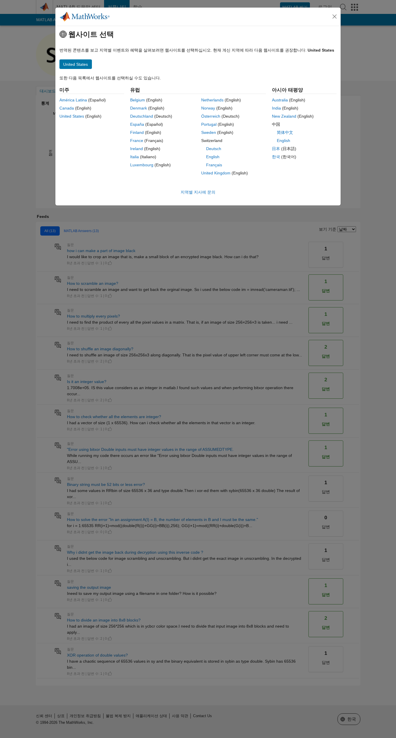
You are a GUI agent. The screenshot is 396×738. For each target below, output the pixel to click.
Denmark (138, 108)
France (136, 140)
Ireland (136, 148)
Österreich (210, 116)
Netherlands (212, 100)
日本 (276, 148)
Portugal (209, 124)
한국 (276, 156)
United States (71, 116)
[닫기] (334, 16)
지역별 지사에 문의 (198, 192)
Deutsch (213, 148)
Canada (66, 108)
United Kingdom (215, 173)
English (212, 156)
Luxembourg (141, 165)
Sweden (208, 132)
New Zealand (284, 116)
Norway (208, 108)
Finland (137, 132)
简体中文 (285, 132)
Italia (134, 156)
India (276, 108)
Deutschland (141, 116)
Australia (280, 100)
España (137, 124)
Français (214, 165)
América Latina (73, 100)
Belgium (137, 100)
